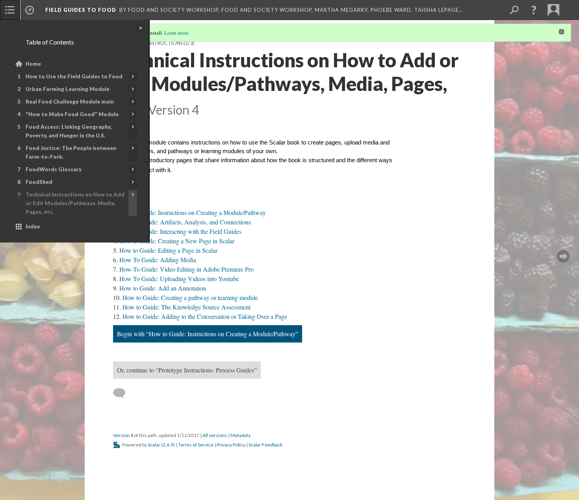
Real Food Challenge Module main (70, 101)
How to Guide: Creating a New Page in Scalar (176, 241)
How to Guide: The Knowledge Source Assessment (186, 307)
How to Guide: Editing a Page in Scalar (168, 250)
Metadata (240, 435)
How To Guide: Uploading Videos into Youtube (179, 278)
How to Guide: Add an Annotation (162, 288)
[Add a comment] (122, 393)
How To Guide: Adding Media (157, 260)
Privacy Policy (231, 445)
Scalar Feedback (265, 445)
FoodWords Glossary (54, 169)
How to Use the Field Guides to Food (74, 76)
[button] (534, 10)
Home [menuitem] (33, 64)
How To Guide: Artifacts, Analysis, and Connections (185, 222)
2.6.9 (168, 445)
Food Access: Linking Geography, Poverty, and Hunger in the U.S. (68, 131)
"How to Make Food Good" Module (72, 114)
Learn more (176, 32)
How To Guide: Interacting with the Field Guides (180, 231)
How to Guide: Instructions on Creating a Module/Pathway (192, 212)
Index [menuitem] (33, 226)
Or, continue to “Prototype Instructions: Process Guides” (187, 370)
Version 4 (123, 435)
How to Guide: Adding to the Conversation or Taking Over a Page (204, 316)
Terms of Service (195, 445)
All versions (214, 435)
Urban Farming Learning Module (67, 89)
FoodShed (39, 182)
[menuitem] (10, 10)
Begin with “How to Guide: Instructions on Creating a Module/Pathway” (207, 334)
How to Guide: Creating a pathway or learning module (190, 297)
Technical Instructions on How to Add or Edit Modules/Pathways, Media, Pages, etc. (75, 203)
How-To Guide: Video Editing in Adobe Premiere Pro (186, 269)
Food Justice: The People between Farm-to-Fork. (71, 152)
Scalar (154, 445)
